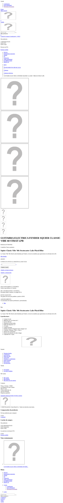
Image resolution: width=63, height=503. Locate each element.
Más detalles (4, 256)
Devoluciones (7, 363)
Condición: (3, 247)
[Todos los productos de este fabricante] (5, 284)
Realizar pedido (4, 49)
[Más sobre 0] (14, 464)
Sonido (5, 55)
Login (5, 491)
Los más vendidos (8, 371)
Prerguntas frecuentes (9, 6)
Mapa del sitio (7, 356)
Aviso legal (6, 357)
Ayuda (5, 485)
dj (14, 395)
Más (5, 303)
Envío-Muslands (8, 5)
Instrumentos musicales (9, 53)
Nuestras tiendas (8, 353)
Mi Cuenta (6, 377)
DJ (4, 56)
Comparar (3, 417)
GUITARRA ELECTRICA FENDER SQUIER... (16, 466)
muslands (3, 395)
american (7, 395)
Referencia (3, 244)
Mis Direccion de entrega (10, 380)
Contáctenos (7, 4)
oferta (16, 395)
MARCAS (6, 62)
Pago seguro (7, 361)
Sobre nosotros (7, 360)
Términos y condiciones (9, 359)
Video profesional (8, 59)
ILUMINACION (8, 60)
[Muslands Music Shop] (8, 19)
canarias (20, 395)
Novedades (6, 369)
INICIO (6, 52)
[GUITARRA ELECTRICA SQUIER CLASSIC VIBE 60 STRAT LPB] (15, 110)
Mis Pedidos (7, 379)
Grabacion (6, 58)
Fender (12, 395)
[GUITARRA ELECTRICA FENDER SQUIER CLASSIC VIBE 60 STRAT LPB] (15, 142)
